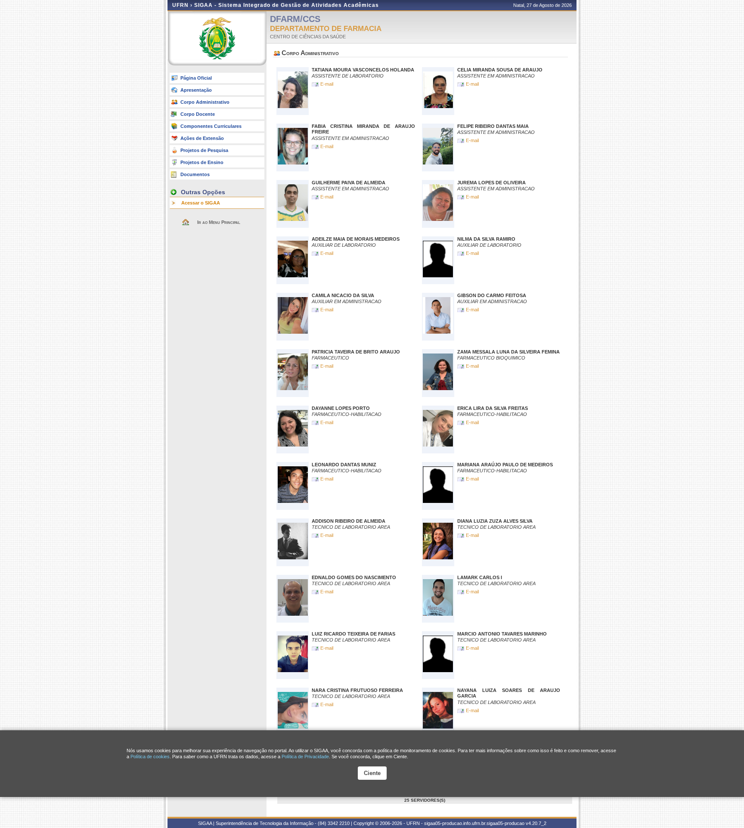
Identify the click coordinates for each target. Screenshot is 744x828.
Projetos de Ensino (201, 162)
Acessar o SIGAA (200, 202)
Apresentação (196, 90)
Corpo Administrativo (204, 102)
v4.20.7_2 (536, 823)
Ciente (372, 773)
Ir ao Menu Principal (218, 222)
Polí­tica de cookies (150, 756)
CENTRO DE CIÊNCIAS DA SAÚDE (308, 36)
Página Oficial (196, 78)
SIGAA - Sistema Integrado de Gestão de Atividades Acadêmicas (286, 5)
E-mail (327, 84)
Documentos (195, 174)
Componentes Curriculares (211, 126)
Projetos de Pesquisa (204, 150)
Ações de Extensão (202, 138)
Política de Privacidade (305, 756)
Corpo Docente (197, 114)
